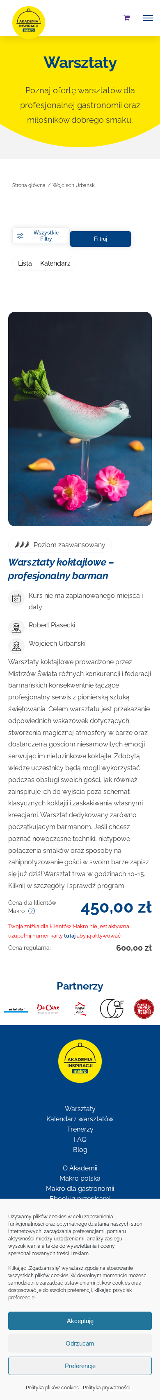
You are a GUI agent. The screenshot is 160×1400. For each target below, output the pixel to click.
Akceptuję (80, 1320)
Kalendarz (55, 263)
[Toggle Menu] (148, 18)
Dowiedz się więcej (80, 421)
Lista (25, 263)
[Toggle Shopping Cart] (126, 17)
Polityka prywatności (106, 1388)
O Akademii (80, 1168)
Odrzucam (80, 1343)
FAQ (80, 1139)
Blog (80, 1150)
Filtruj (100, 239)
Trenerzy (80, 1129)
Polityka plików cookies (52, 1388)
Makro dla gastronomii (80, 1189)
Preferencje (80, 1365)
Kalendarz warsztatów (80, 1119)
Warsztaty (80, 1109)
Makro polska (80, 1178)
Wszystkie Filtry (46, 236)
